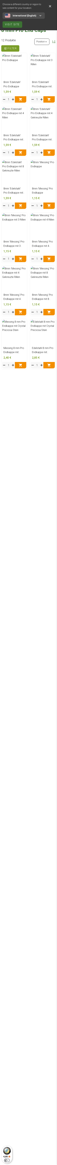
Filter (12, 48)
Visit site (12, 24)
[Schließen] (50, 6)
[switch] (7, 1160)
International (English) (24, 15)
